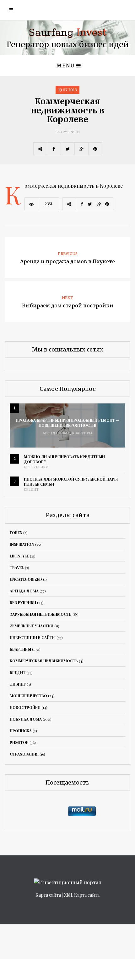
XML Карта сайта (82, 895)
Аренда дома (56, 433)
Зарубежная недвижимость (41, 614)
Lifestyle (19, 555)
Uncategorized (26, 579)
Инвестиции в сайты (33, 637)
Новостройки (25, 707)
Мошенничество (28, 695)
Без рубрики (67, 132)
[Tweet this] (67, 148)
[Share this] (54, 148)
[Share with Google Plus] (81, 148)
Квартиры (82, 433)
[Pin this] (95, 148)
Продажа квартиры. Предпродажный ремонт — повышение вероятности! (67, 423)
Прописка (21, 730)
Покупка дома (26, 719)
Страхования (24, 753)
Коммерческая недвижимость (44, 660)
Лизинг (18, 684)
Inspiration (22, 544)
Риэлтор (19, 742)
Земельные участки (31, 625)
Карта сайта (48, 895)
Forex (16, 532)
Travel (17, 567)
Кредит (31, 490)
